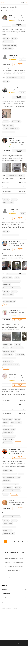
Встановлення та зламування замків (14, 566)
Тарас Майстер (13, 55)
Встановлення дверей (9, 301)
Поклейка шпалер (7, 361)
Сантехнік (5, 38)
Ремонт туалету (7, 530)
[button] (25, 167)
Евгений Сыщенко (14, 310)
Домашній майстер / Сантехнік (9, 7)
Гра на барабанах (7, 48)
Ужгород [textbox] (13, 602)
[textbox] (13, 608)
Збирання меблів (16, 121)
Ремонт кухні (6, 284)
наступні (26, 541)
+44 (14, 494)
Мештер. (11, 500)
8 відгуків (22, 59)
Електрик (14, 38)
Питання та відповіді (14, 643)
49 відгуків (21, 20)
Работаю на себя (14, 449)
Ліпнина (17, 277)
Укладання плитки (7, 354)
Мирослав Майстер (15, 88)
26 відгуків (21, 92)
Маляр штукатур (7, 442)
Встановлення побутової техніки (11, 287)
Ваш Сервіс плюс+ (14, 241)
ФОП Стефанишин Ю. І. (16, 16)
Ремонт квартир (7, 277)
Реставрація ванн (14, 577)
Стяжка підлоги (20, 354)
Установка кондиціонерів (9, 45)
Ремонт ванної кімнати (9, 351)
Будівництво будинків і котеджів (11, 281)
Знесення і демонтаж (8, 533)
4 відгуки (22, 144)
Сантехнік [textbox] (5, 589)
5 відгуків (22, 380)
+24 (6, 304)
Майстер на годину (8, 41)
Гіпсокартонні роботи (9, 436)
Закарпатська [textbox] (6, 597)
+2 (6, 368)
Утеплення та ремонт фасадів (11, 128)
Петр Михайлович (14, 209)
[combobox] (14, 590)
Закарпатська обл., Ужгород (8, 6)
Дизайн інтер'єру (7, 487)
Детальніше (6, 64)
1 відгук (22, 213)
